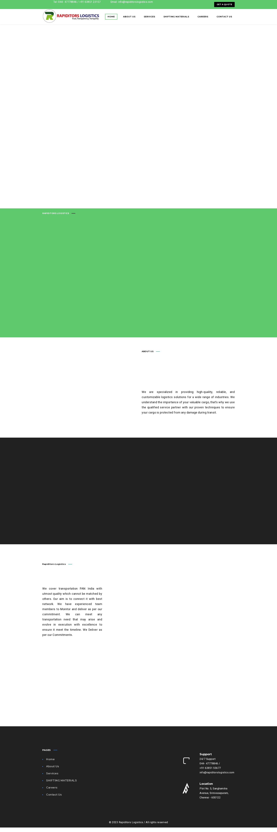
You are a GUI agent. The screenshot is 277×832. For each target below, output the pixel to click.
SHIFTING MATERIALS (61, 780)
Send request (58, 520)
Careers (52, 787)
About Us (52, 766)
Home (50, 759)
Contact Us (54, 794)
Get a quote (224, 4)
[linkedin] (207, 4)
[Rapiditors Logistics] (71, 16)
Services (52, 773)
